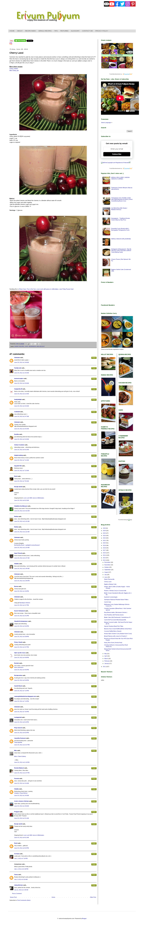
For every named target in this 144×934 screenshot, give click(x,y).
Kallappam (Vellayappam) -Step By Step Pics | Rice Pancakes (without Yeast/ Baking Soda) (121, 250)
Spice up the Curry (19, 653)
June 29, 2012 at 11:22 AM (21, 521)
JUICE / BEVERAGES (30, 346)
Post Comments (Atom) (23, 900)
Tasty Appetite (18, 742)
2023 (104, 535)
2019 (104, 545)
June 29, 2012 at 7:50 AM (21, 481)
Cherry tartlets (13, 68)
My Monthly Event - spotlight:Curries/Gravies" (27, 545)
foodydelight (18, 399)
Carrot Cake (107, 602)
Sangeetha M (18, 389)
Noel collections (18, 667)
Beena (16, 586)
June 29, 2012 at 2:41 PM (21, 615)
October (106, 567)
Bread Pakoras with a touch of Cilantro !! (115, 636)
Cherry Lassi (107, 581)
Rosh (15, 843)
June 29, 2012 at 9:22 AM (21, 500)
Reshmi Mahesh (19, 768)
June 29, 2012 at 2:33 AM (21, 406)
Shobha (16, 563)
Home (53, 897)
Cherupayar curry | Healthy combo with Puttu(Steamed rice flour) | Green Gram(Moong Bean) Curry (122, 199)
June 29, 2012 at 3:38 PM (21, 636)
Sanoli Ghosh (18, 686)
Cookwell (17, 411)
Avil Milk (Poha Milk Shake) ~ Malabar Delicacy (119, 208)
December (107, 562)
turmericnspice (18, 378)
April (105, 656)
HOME (12, 30)
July (105, 574)
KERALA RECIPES (45, 30)
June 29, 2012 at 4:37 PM (21, 647)
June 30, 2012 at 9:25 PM (21, 848)
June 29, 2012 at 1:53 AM (21, 373)
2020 (104, 543)
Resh (15, 476)
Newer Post (13, 897)
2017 (104, 550)
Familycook (17, 368)
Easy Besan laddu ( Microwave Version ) (115, 612)
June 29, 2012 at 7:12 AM (21, 460)
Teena (16, 874)
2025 (104, 530)
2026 (104, 528)
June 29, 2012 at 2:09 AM (21, 383)
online (102, 680)
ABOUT (19, 30)
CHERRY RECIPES (19, 346)
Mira (15, 750)
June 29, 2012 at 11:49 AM (21, 568)
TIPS (56, 30)
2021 (104, 540)
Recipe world (18, 486)
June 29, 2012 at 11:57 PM (21, 773)
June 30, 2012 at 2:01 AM (21, 818)
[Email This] (31, 344)
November (107, 565)
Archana (16, 853)
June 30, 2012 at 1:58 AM (21, 806)
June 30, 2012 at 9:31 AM (21, 837)
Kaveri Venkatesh (19, 611)
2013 (104, 558)
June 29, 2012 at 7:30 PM (21, 711)
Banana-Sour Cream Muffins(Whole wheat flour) (118, 629)
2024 (104, 533)
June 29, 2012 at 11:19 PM (21, 762)
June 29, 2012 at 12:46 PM (22, 580)
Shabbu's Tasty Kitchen (21, 793)
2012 (104, 560)
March (106, 658)
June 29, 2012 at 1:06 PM (21, 591)
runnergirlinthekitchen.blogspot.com (25, 696)
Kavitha (16, 434)
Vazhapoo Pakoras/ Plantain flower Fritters (116, 599)
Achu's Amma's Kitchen (21, 801)
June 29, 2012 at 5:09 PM (21, 680)
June (106, 577)
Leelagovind (18, 717)
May (105, 653)
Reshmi (16, 663)
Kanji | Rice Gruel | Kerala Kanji (113, 642)
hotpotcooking (18, 455)
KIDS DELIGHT (41, 346)
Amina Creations (19, 445)
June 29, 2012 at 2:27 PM (21, 605)
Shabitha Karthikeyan (20, 506)
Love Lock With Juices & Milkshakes (33, 498)
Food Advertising (122, 519)
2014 (104, 555)
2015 (104, 553)
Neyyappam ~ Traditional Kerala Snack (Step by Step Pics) (120, 219)
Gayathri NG (18, 466)
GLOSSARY (75, 30)
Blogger (84, 918)
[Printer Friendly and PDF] (20, 41)
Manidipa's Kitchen (24, 602)
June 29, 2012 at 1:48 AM (21, 362)
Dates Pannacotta (109, 579)
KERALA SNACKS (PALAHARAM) (121, 239)
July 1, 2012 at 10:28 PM (21, 869)
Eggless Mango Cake (110, 584)
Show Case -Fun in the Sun (27, 289)
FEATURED (64, 30)
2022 (104, 538)
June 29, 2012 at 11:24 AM (21, 547)
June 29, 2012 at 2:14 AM (21, 394)
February (107, 661)
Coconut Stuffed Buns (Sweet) (112, 631)
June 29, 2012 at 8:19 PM (21, 722)
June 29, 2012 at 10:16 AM (22, 511)
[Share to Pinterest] (39, 344)
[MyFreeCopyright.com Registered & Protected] (115, 162)
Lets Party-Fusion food (66, 289)
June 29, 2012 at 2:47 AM (21, 416)
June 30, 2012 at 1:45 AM (21, 795)
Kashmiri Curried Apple (110, 597)
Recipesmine (18, 675)
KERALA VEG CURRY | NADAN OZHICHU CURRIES (120, 178)
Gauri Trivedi (18, 553)
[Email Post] (27, 343)
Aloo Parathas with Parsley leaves (114, 615)
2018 (104, 548)
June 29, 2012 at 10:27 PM (22, 745)
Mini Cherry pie (14, 70)
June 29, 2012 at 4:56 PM (21, 669)
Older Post (93, 897)
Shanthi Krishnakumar (21, 621)
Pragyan (16, 811)
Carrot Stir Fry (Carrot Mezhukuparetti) (115, 620)
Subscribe (116, 154)
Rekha (16, 516)
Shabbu (16, 789)
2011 (104, 666)
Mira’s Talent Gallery (20, 756)
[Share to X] (35, 344)
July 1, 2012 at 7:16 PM (21, 858)
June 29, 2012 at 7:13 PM (21, 701)
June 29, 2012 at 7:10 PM (21, 690)
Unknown (17, 357)
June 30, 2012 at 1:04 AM (21, 783)
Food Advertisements (114, 74)
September (107, 569)
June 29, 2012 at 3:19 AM (21, 439)
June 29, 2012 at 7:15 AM (21, 470)
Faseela (16, 778)
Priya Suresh (18, 728)
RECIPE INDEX (30, 30)
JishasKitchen (18, 885)
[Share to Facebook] (37, 344)
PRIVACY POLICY (101, 30)
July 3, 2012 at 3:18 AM (21, 879)
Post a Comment (17, 893)
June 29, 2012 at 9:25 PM (21, 732)
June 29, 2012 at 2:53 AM (21, 429)
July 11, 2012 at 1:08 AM (21, 890)
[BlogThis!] (33, 344)
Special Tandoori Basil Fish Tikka (113, 626)
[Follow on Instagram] (10, 44)
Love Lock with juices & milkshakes (48, 289)
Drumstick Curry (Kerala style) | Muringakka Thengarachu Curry (120, 229)
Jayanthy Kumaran (20, 738)
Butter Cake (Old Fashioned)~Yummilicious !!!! (117, 617)
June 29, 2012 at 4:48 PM (21, 657)
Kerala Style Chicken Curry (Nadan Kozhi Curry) (118, 633)
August (106, 572)
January (106, 663)
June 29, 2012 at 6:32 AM (21, 449)
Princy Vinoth (18, 642)
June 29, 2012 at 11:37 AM (21, 558)
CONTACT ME (87, 30)
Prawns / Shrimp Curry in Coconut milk (115, 590)
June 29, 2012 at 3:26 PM (21, 626)
